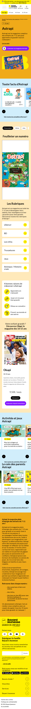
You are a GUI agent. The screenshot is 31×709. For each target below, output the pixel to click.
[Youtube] (16, 634)
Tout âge (4, 12)
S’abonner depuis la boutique (15, 403)
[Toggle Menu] (4, 7)
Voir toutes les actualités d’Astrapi (15, 117)
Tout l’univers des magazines (13, 19)
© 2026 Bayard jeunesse (8, 704)
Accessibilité (5, 706)
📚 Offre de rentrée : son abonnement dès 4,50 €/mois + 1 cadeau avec (15, 2)
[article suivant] (27, 456)
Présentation (8, 128)
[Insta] (4, 634)
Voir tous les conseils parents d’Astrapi (15, 507)
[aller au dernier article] (4, 456)
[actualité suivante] (27, 111)
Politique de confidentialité (9, 702)
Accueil (4, 19)
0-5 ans (11, 12)
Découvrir (15, 398)
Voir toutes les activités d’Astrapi (15, 462)
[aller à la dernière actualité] (4, 111)
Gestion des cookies (7, 699)
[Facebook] (10, 634)
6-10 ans (17, 12)
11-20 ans (24, 12)
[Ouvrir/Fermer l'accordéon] (25, 225)
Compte (26, 8)
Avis (24, 128)
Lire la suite (5, 43)
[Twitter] (22, 634)
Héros (17, 128)
